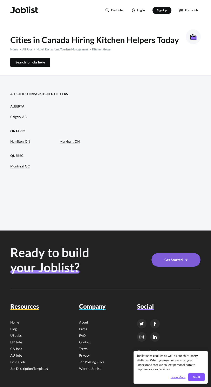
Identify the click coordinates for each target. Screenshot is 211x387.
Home (14, 49)
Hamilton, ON (20, 141)
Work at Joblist (90, 368)
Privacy (84, 355)
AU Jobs (16, 355)
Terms (83, 349)
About (83, 322)
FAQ (82, 335)
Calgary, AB (18, 117)
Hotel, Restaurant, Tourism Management (62, 49)
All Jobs (27, 49)
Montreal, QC (20, 166)
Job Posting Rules (91, 362)
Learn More (178, 377)
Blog (13, 329)
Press (83, 329)
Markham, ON (70, 141)
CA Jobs (16, 349)
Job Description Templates (29, 368)
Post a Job (17, 362)
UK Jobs (16, 342)
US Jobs (16, 335)
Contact (85, 342)
